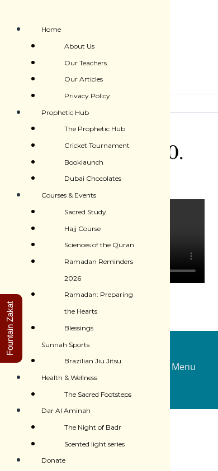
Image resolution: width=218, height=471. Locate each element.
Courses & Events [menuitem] (68, 195)
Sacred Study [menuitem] (85, 212)
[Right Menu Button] (8, 11)
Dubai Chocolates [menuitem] (92, 178)
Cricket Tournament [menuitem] (97, 145)
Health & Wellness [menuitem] (69, 377)
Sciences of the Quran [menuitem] (99, 245)
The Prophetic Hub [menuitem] (94, 128)
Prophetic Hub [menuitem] (65, 112)
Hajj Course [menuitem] (82, 228)
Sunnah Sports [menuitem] (65, 344)
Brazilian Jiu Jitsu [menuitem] (92, 361)
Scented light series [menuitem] (94, 444)
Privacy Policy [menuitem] (87, 96)
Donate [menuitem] (53, 460)
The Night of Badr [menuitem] (92, 427)
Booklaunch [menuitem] (83, 162)
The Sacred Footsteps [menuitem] (97, 394)
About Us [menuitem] (79, 46)
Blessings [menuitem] (78, 328)
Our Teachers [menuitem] (85, 63)
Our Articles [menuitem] (83, 79)
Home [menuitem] (51, 29)
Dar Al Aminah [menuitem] (66, 410)
